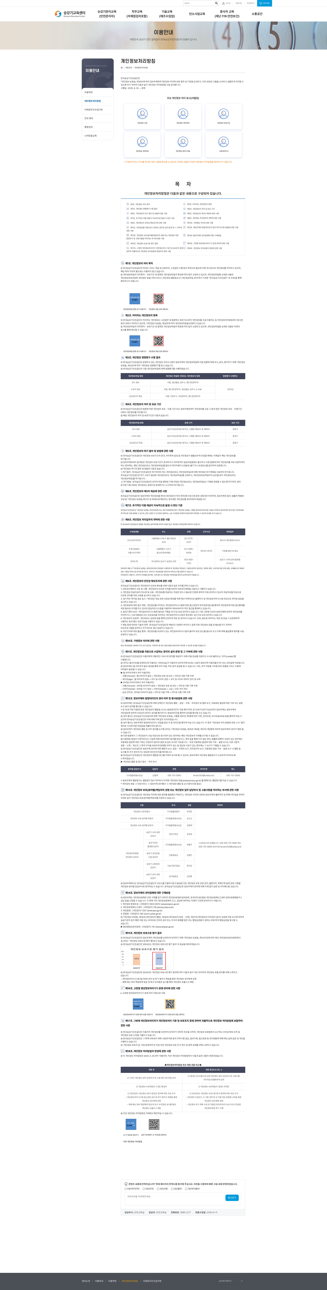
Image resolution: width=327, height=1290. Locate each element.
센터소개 (86, 1281)
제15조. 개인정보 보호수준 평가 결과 (144, 243)
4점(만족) (149, 1189)
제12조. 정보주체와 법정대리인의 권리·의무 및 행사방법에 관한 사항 (212, 227)
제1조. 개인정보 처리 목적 (140, 204)
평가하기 (232, 1197)
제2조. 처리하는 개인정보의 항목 (199, 204)
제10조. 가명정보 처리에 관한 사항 (200, 223)
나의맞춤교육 (90, 135)
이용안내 (99, 1281)
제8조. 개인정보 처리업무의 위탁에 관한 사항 (204, 218)
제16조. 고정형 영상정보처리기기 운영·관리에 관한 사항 (208, 243)
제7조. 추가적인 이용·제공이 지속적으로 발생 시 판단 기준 (152, 218)
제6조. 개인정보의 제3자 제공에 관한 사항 (203, 213)
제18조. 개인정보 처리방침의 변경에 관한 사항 (204, 248)
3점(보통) (164, 1189)
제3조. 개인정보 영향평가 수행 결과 (143, 209)
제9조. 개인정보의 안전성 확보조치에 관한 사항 (148, 223)
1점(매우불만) (194, 1189)
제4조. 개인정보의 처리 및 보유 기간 (201, 209)
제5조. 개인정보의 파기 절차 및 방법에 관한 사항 (148, 213)
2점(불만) (178, 1189)
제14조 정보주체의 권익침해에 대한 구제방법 (204, 235)
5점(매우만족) (133, 1189)
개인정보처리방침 (92, 101)
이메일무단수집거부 (93, 109)
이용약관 (88, 92)
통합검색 (88, 127)
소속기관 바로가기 (225, 1281)
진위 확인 (88, 118)
